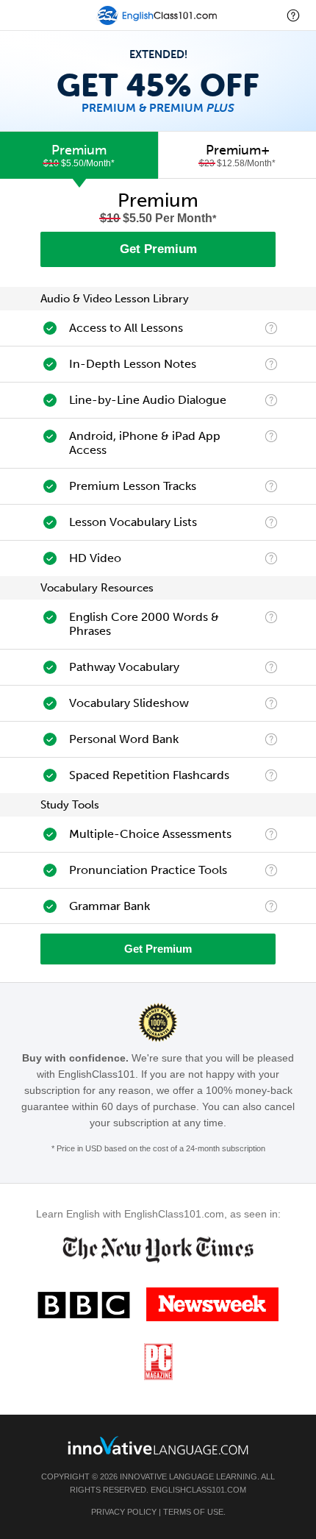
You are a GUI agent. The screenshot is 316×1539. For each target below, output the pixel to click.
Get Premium (158, 249)
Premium (79, 155)
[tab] (79, 155)
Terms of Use (193, 1511)
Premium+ (237, 155)
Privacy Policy (124, 1511)
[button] (293, 15)
